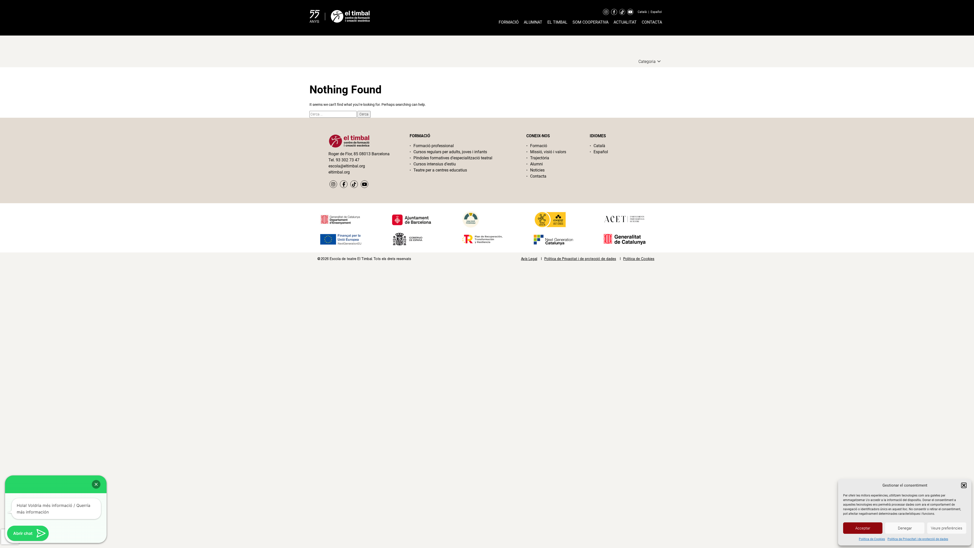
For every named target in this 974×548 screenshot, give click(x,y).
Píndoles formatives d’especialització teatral (452, 158)
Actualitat (625, 22)
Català (642, 12)
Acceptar (862, 528)
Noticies (537, 170)
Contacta (652, 22)
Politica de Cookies (872, 539)
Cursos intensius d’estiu (434, 164)
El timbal (557, 22)
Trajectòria (539, 158)
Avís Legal (529, 259)
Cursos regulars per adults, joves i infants (450, 151)
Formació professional (433, 145)
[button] (963, 485)
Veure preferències (946, 528)
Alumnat (533, 22)
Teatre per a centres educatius (440, 170)
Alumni (536, 164)
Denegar (905, 528)
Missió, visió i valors (548, 151)
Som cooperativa (590, 22)
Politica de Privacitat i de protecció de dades (918, 539)
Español (656, 12)
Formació (509, 22)
